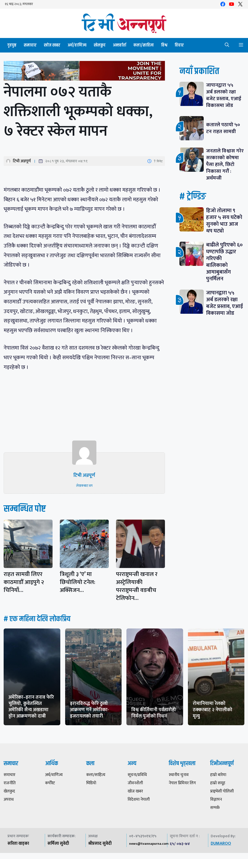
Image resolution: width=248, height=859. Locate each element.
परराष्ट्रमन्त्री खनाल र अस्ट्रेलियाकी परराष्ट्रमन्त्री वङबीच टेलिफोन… (136, 586)
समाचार (30, 45)
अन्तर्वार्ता (119, 45)
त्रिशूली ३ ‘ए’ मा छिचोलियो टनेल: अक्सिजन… (77, 582)
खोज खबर (52, 45)
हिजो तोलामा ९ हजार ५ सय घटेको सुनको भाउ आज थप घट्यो (224, 220)
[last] (84, 72)
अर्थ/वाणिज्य (77, 45)
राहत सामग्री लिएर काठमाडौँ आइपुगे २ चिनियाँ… (24, 582)
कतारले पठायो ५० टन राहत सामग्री (223, 128)
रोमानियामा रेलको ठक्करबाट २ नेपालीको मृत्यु (212, 709)
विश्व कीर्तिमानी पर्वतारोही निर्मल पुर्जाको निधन (153, 713)
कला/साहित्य (143, 45)
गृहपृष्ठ (11, 45)
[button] (227, 45)
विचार (179, 45)
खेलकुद (100, 45)
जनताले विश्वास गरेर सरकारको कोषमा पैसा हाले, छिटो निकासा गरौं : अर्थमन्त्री (225, 164)
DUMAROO (221, 843)
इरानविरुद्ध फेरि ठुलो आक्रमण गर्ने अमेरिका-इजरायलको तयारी (89, 709)
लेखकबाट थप (84, 485)
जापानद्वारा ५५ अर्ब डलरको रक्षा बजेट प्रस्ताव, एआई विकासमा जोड (223, 95)
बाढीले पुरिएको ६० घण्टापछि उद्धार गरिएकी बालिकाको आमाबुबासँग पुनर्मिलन (224, 261)
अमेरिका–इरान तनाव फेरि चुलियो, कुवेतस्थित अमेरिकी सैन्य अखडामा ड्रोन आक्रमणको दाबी (31, 706)
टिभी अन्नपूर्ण (22, 161)
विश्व (164, 45)
